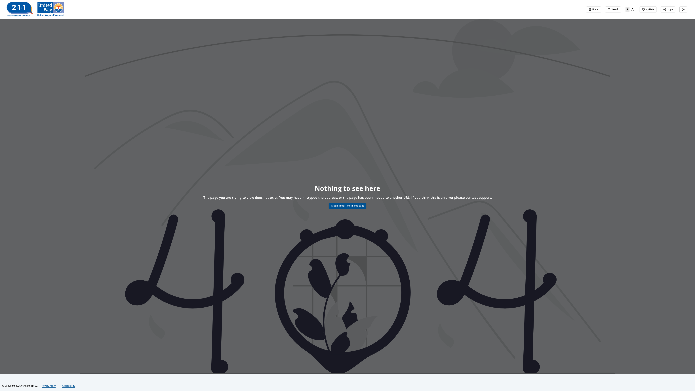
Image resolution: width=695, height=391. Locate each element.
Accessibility (68, 385)
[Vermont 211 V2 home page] (35, 9)
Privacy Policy (49, 385)
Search (614, 9)
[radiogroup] (630, 9)
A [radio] (627, 9)
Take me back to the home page (347, 205)
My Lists (650, 9)
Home (595, 9)
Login (670, 9)
